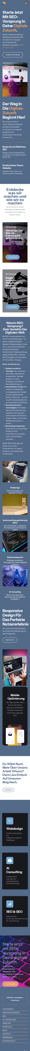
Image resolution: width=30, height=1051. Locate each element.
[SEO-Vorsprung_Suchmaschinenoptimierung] (15, 495)
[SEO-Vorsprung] (4, 2)
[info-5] (15, 462)
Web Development (15, 557)
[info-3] (15, 532)
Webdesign (15, 488)
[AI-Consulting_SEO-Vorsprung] (15, 566)
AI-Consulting (15, 592)
